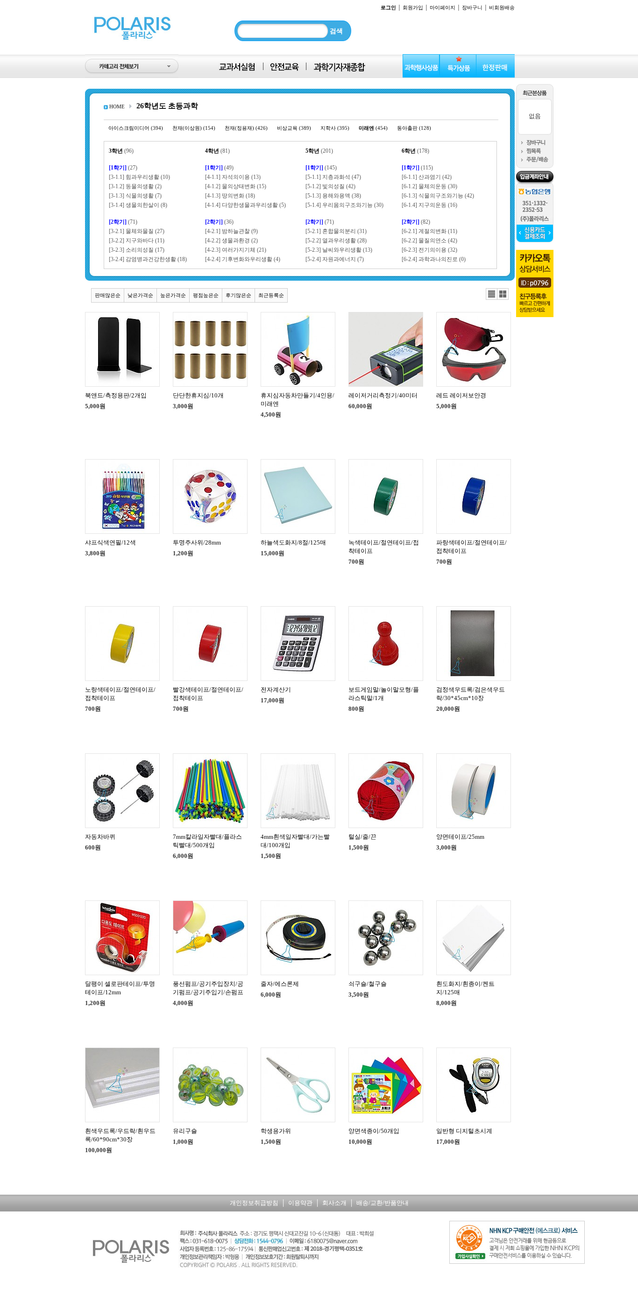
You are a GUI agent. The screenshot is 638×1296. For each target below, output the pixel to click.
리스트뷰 (492, 294)
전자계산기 (276, 689)
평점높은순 (206, 295)
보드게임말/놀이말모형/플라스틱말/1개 (383, 693)
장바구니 (472, 7)
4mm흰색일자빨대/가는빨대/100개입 (295, 841)
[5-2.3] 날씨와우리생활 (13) (338, 250)
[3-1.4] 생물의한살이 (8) (138, 205)
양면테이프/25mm (460, 836)
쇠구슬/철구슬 (367, 983)
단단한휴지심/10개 (198, 395)
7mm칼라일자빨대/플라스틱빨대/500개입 (207, 841)
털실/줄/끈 (362, 836)
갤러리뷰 (503, 294)
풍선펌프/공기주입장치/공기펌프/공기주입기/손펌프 (208, 988)
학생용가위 (276, 1130)
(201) (319, 151)
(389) (294, 128)
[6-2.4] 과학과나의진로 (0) (434, 259)
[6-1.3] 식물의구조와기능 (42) (438, 195)
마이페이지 (442, 7)
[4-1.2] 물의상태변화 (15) (235, 186)
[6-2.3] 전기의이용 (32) (429, 250)
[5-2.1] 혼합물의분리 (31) (336, 231)
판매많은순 (108, 295)
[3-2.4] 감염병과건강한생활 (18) (148, 259)
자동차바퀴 (100, 836)
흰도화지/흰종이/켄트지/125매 (465, 988)
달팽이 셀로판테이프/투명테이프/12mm (120, 988)
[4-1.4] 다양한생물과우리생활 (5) (245, 205)
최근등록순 (271, 295)
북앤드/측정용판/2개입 (116, 395)
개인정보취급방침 (254, 1202)
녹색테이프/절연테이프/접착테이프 (383, 546)
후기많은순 (238, 295)
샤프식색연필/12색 (110, 542)
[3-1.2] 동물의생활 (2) (135, 186)
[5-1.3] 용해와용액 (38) (333, 195)
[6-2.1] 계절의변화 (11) (429, 231)
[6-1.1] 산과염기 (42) (427, 177)
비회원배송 (502, 7)
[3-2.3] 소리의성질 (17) (136, 250)
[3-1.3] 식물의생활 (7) (135, 195)
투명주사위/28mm (197, 542)
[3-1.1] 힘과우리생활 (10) (139, 177)
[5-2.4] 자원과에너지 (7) (334, 259)
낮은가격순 (140, 295)
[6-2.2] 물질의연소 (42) (429, 240)
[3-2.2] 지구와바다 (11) (136, 240)
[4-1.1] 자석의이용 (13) (233, 177)
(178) (415, 151)
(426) (246, 128)
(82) (416, 222)
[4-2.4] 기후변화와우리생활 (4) (242, 259)
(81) (217, 151)
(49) (219, 167)
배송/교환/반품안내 (382, 1202)
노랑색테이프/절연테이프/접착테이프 (120, 693)
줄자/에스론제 (280, 983)
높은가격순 (173, 295)
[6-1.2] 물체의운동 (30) (429, 186)
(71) (123, 222)
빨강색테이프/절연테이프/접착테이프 (208, 693)
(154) (193, 128)
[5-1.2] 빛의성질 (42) (330, 186)
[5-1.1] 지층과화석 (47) (333, 177)
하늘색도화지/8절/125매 (293, 542)
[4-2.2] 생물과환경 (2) (231, 240)
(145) (321, 167)
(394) (135, 128)
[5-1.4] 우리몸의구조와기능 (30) (344, 205)
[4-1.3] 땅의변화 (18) (230, 195)
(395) (334, 128)
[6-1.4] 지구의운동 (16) (429, 205)
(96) (121, 151)
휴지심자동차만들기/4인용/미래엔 (297, 399)
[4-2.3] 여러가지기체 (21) (235, 250)
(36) (219, 222)
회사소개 (334, 1202)
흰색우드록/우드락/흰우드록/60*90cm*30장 (120, 1135)
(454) (373, 128)
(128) (414, 128)
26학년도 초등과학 (167, 106)
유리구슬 (185, 1130)
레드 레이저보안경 (461, 395)
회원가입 (413, 7)
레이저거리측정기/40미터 (383, 395)
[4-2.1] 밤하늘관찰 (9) (231, 231)
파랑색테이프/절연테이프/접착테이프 (471, 546)
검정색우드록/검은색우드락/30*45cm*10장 (470, 693)
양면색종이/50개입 (373, 1130)
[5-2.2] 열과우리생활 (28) (336, 240)
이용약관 (300, 1202)
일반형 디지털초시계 (464, 1130)
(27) (123, 167)
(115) (417, 167)
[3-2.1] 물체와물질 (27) (136, 231)
